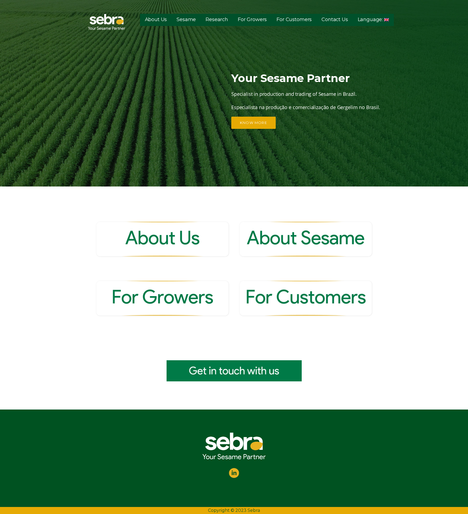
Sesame (186, 19)
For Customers (294, 19)
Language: (371, 19)
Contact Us (334, 19)
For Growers (252, 19)
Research (217, 19)
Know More (253, 122)
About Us (156, 19)
